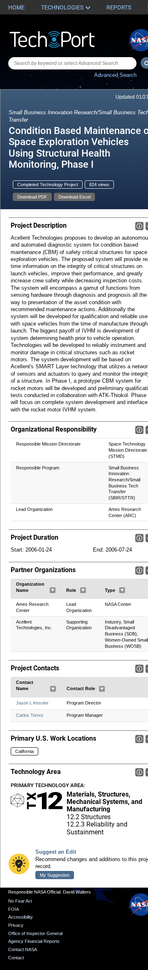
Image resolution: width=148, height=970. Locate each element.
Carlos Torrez (30, 715)
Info (139, 226)
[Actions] (53, 590)
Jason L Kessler (32, 702)
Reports (118, 7)
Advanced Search (115, 75)
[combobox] (72, 63)
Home (16, 7)
